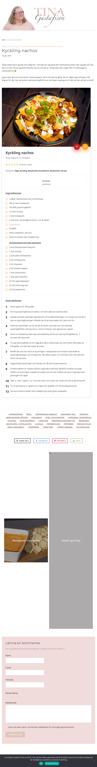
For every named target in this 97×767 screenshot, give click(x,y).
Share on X (23, 441)
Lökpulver (43, 421)
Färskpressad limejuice (46, 414)
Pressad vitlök (84, 424)
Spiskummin (33, 427)
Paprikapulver (53, 424)
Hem (3, 40)
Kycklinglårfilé (27, 421)
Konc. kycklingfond (55, 417)
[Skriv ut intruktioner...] (85, 147)
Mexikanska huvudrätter (30, 46)
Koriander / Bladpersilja (79, 417)
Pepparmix (68, 424)
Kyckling (12, 46)
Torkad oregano (65, 427)
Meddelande (10, 702)
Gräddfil (84, 414)
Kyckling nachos (19, 50)
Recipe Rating (11, 693)
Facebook (43, 441)
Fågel (4, 46)
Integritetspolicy (52, 763)
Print (78, 441)
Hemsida (9, 679)
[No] (94, 761)
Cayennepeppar (15, 414)
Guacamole (36, 417)
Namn (8, 655)
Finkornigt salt (68, 414)
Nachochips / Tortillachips (18, 424)
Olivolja (39, 424)
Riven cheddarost (16, 427)
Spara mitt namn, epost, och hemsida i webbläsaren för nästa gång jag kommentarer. (41, 727)
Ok (41, 763)
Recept (60, 46)
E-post (8, 667)
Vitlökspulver (83, 427)
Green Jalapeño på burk (16, 417)
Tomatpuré (48, 427)
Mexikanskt (49, 46)
